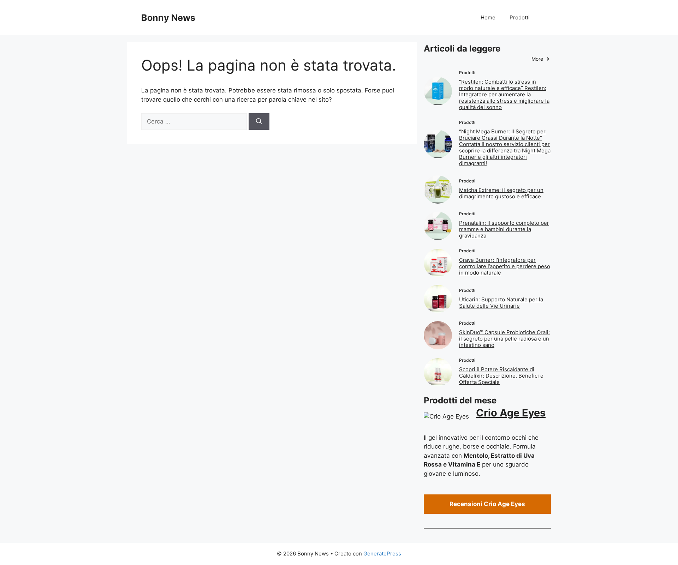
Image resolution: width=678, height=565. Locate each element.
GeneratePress (382, 553)
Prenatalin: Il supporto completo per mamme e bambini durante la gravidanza (504, 229)
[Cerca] (259, 121)
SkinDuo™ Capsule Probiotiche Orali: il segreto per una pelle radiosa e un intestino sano (504, 338)
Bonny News (168, 17)
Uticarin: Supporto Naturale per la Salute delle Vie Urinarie (501, 302)
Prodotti (520, 17)
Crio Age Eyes (511, 413)
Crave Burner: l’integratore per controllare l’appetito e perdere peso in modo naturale (504, 266)
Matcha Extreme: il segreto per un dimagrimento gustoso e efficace (501, 193)
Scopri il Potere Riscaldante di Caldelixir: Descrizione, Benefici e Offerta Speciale (501, 375)
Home (488, 17)
